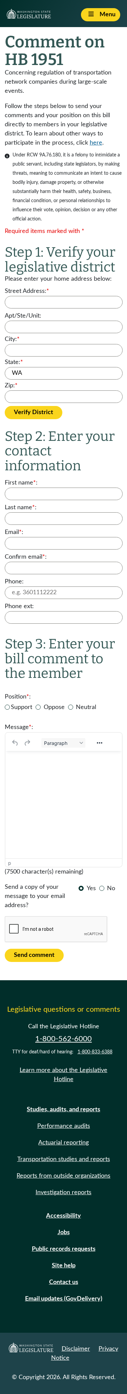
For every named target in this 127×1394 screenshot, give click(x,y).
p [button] (9, 863)
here (96, 143)
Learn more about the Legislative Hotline (63, 1074)
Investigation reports (63, 1192)
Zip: (11, 386)
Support (21, 707)
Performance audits (63, 1126)
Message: (19, 727)
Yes (91, 888)
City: (12, 339)
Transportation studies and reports (63, 1159)
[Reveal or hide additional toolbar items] (99, 743)
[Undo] (15, 743)
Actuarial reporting (63, 1143)
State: (14, 362)
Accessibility (63, 1216)
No (111, 888)
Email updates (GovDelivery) (63, 1299)
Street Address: (27, 291)
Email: (14, 532)
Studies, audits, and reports (63, 1110)
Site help (64, 1266)
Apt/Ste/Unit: (23, 316)
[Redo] (27, 743)
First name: (21, 483)
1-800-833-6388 (95, 1052)
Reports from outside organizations (63, 1176)
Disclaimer (76, 1349)
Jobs (64, 1232)
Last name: (21, 508)
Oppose (54, 707)
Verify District (33, 412)
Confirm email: (26, 557)
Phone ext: (19, 606)
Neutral (86, 707)
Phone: (14, 582)
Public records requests (64, 1249)
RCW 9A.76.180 (44, 155)
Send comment (34, 955)
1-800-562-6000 (63, 1039)
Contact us (63, 1282)
